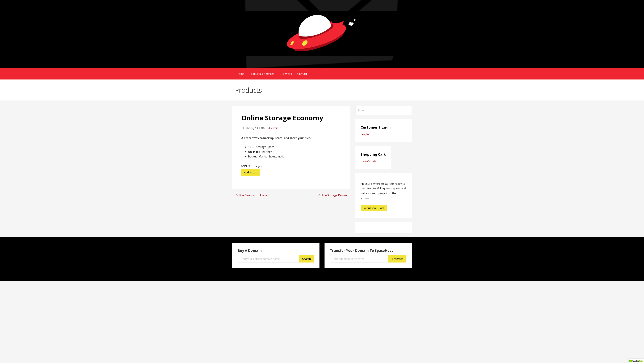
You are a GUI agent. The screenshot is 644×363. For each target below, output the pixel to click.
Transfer (397, 259)
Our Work (286, 74)
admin (274, 128)
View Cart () (369, 161)
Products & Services (262, 74)
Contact (302, 74)
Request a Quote (373, 208)
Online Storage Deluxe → (334, 195)
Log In (365, 134)
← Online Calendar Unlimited (250, 195)
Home (240, 74)
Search (306, 259)
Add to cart (251, 172)
